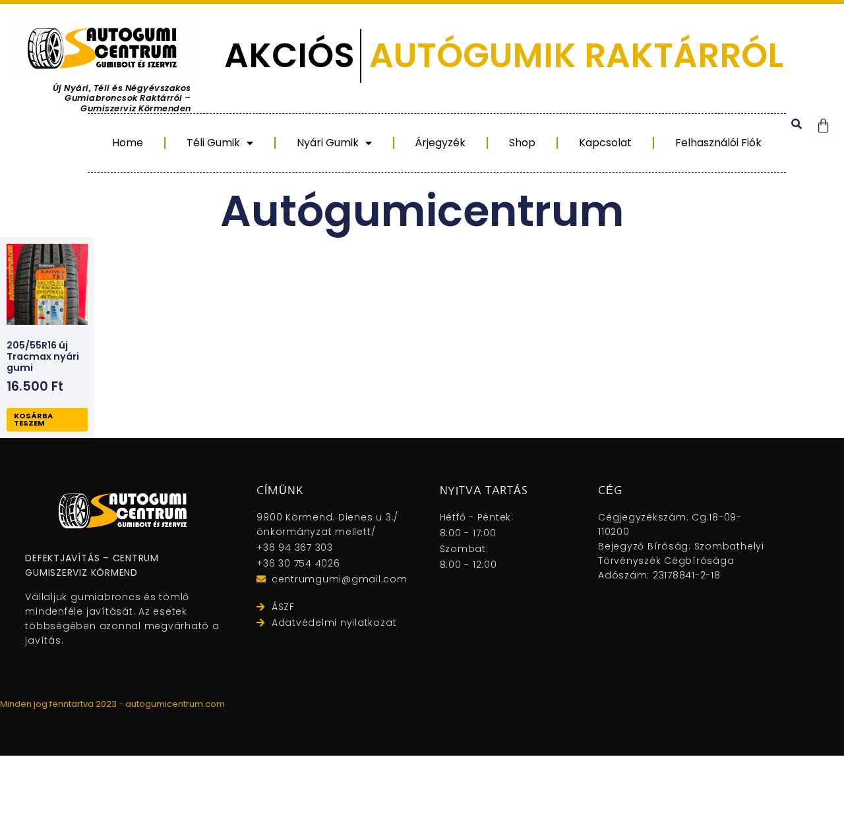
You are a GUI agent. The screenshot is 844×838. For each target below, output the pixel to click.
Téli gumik (213, 142)
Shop (522, 142)
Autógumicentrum (422, 211)
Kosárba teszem (33, 419)
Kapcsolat (605, 142)
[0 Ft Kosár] (823, 125)
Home (127, 142)
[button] (797, 124)
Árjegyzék (440, 142)
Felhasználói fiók (718, 142)
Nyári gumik (328, 142)
